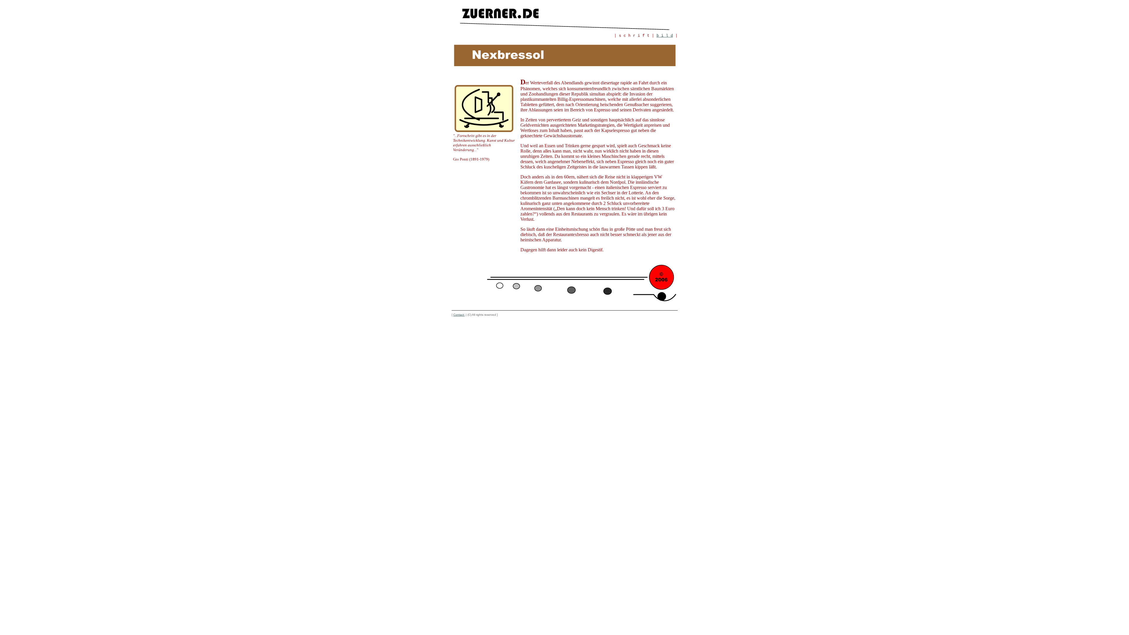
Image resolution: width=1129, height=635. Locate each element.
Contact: (459, 314)
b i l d (665, 36)
